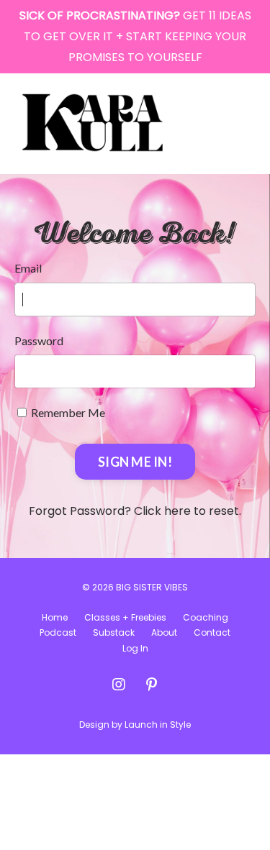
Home (55, 617)
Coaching (205, 617)
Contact (212, 632)
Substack (114, 632)
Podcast (58, 632)
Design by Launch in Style (135, 724)
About (164, 632)
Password (38, 340)
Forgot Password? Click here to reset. (135, 511)
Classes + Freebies (125, 617)
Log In (135, 648)
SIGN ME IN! (135, 462)
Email (28, 268)
